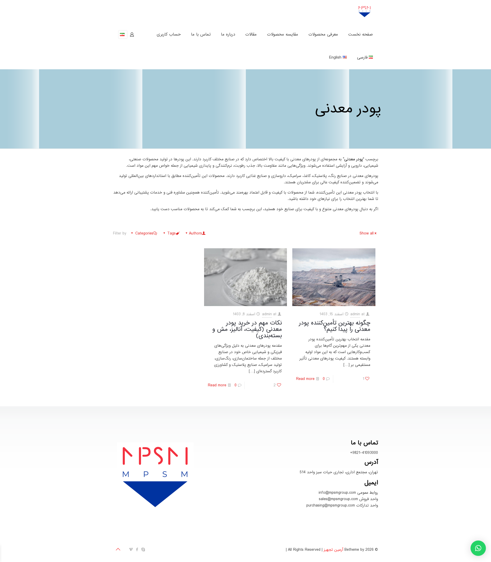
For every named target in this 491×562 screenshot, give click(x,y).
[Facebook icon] (137, 549)
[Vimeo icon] (131, 549)
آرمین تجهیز (333, 550)
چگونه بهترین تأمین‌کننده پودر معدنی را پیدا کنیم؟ (334, 326)
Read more (305, 379)
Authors (195, 233)
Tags (171, 233)
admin (355, 314)
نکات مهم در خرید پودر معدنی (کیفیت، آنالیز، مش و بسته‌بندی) (247, 329)
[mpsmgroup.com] (364, 11)
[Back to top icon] (118, 549)
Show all (367, 233)
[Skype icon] (143, 549)
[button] (478, 548)
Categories (144, 233)
